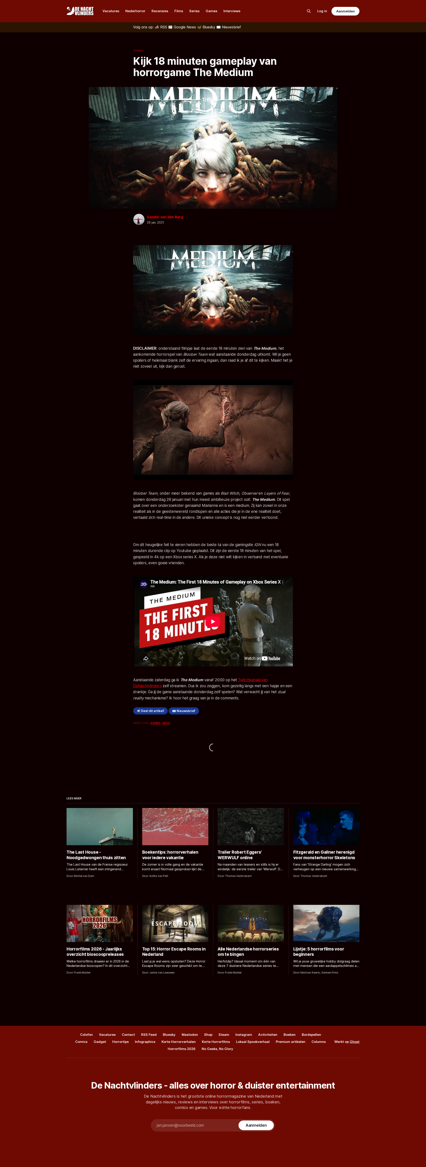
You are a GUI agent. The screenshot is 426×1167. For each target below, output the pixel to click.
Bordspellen (311, 1034)
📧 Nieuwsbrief (183, 711)
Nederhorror (135, 11)
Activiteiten (267, 1034)
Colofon (86, 1034)
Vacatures (111, 11)
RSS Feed (149, 1034)
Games (211, 11)
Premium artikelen (290, 1042)
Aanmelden (345, 11)
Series (194, 11)
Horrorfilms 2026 (181, 1049)
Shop (208, 1034)
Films (178, 11)
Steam (224, 1034)
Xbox (166, 723)
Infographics (145, 1042)
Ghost (354, 1042)
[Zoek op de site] (308, 11)
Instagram (243, 1034)
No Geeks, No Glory (217, 1049)
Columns (319, 1042)
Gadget (100, 1042)
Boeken (290, 1034)
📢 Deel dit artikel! (150, 711)
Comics (81, 1042)
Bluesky (169, 1034)
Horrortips (120, 1042)
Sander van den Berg (165, 217)
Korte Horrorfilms (216, 1042)
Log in (322, 11)
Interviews (231, 11)
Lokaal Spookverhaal (253, 1042)
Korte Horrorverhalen (179, 1042)
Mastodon (190, 1034)
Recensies (160, 11)
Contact (128, 1034)
